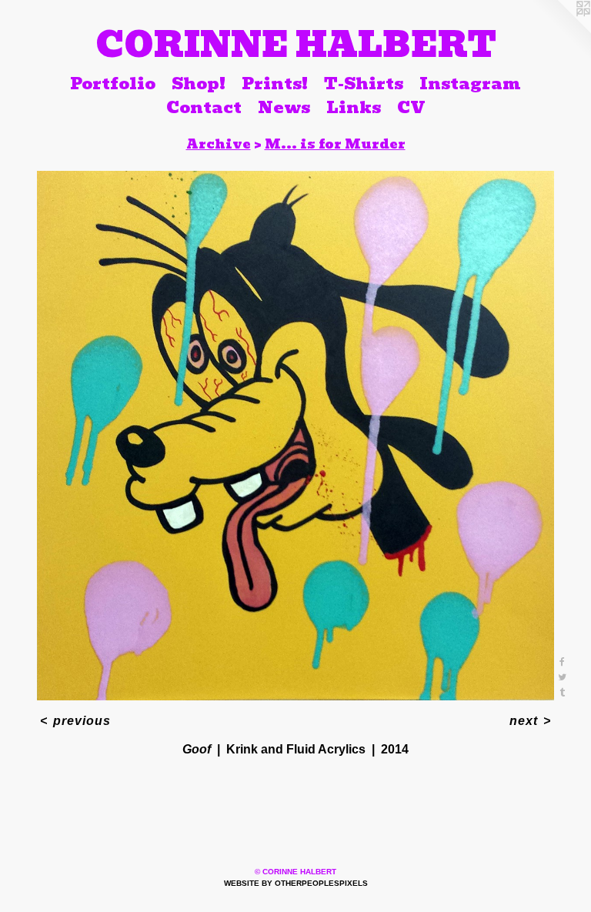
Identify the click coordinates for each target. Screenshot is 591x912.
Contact (204, 107)
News (284, 107)
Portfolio (112, 83)
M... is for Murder (335, 144)
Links (353, 107)
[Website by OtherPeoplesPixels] (560, 31)
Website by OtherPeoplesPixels (296, 883)
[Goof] (295, 435)
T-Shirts (363, 83)
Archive (218, 144)
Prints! (275, 83)
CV (411, 107)
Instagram (470, 83)
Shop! (198, 83)
